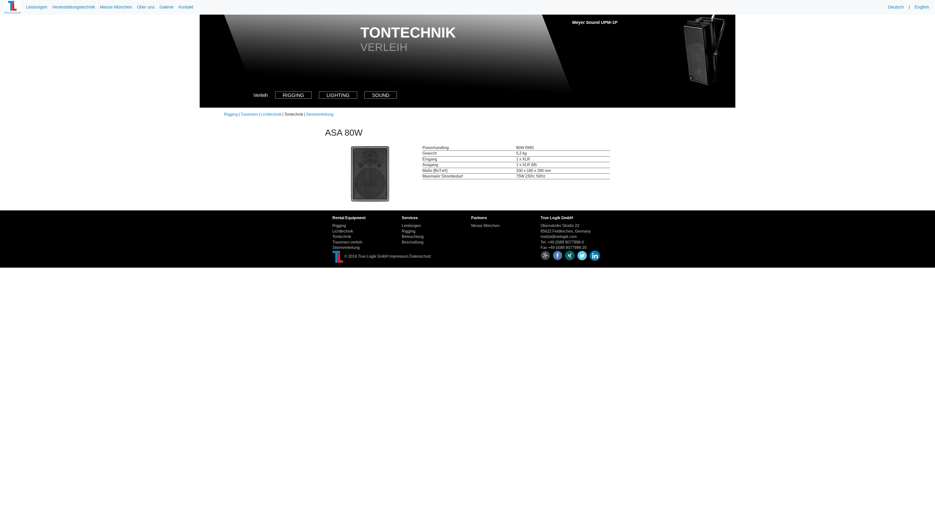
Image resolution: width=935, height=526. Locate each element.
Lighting (338, 95)
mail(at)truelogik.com (559, 237)
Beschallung (412, 242)
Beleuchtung (413, 237)
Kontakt (185, 6)
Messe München (116, 6)
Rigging (293, 95)
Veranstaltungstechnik (73, 6)
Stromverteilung (319, 114)
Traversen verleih (347, 242)
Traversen (249, 114)
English (922, 6)
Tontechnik (341, 237)
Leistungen (36, 6)
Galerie (166, 6)
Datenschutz (420, 256)
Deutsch (896, 6)
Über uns (146, 6)
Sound (380, 95)
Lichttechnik (271, 114)
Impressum (398, 256)
